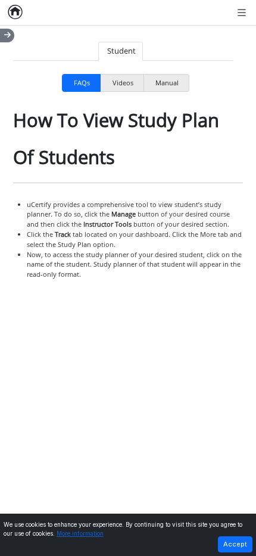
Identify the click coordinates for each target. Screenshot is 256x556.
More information (80, 533)
